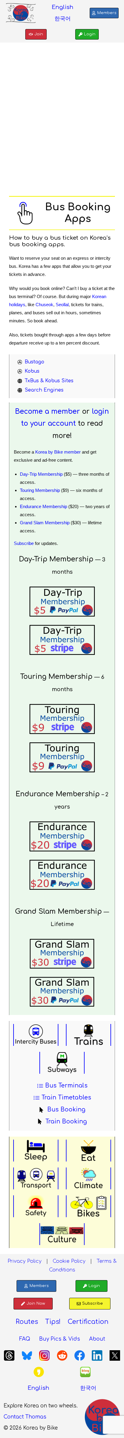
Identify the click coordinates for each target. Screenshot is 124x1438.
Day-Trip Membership (41, 474)
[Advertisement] (62, 123)
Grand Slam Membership (45, 522)
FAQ (24, 1339)
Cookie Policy (69, 1261)
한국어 (62, 19)
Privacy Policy (25, 1261)
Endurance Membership (43, 506)
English (62, 7)
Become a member (47, 411)
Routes (27, 1321)
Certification (88, 1321)
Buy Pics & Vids (59, 1339)
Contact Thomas (25, 1417)
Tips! (52, 1321)
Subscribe (24, 543)
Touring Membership (40, 490)
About (97, 1339)
